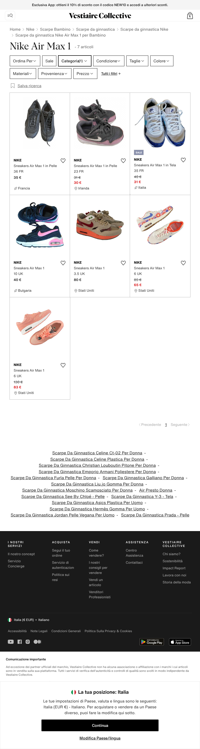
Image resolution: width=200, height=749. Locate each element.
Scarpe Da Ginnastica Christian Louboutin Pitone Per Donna (97, 465)
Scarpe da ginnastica (95, 29)
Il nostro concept (21, 554)
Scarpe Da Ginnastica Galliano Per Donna (143, 478)
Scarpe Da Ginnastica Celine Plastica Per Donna (97, 459)
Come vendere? (96, 553)
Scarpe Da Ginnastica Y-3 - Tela (142, 497)
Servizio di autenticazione (64, 565)
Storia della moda (177, 582)
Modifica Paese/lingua (100, 738)
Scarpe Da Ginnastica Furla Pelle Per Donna (53, 478)
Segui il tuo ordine (61, 553)
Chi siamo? (171, 554)
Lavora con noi (174, 575)
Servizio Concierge (16, 564)
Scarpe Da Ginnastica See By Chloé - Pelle (63, 497)
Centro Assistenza (134, 553)
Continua (100, 725)
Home (15, 29)
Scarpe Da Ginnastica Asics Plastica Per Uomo (97, 503)
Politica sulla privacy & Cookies (108, 631)
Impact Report (174, 568)
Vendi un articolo (96, 582)
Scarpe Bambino (55, 29)
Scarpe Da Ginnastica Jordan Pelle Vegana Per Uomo (63, 515)
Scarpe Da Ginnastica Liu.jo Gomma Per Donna (97, 484)
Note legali (38, 631)
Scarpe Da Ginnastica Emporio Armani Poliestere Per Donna (97, 472)
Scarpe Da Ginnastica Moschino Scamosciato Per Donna (77, 490)
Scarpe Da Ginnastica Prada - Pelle (155, 515)
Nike (30, 29)
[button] (190, 15)
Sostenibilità (173, 561)
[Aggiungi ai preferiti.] (63, 161)
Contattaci (134, 562)
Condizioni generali (66, 631)
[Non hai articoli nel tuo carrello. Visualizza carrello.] (190, 15)
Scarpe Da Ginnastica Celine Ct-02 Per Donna (97, 453)
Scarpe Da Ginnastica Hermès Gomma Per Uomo (97, 509)
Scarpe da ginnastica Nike (144, 29)
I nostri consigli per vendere (98, 567)
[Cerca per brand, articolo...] (10, 15)
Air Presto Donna (155, 490)
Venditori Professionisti (99, 595)
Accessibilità (17, 631)
